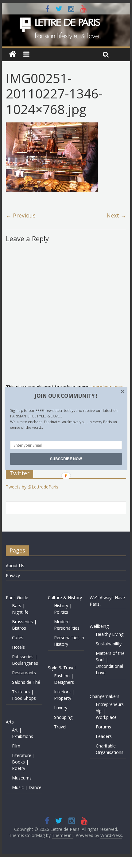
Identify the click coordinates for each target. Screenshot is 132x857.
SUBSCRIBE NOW (66, 458)
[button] (66, 396)
